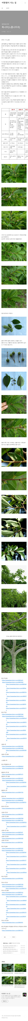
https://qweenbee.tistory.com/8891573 (12, 930)
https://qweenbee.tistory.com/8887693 (12, 814)
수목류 (10, 943)
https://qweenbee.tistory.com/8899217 (12, 886)
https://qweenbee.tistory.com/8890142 (12, 892)
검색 (22, 3)
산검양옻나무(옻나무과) (8, 947)
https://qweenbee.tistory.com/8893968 (12, 748)
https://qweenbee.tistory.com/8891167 (12, 894)
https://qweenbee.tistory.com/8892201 (12, 848)
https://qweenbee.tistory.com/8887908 (12, 818)
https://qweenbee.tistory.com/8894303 (12, 850)
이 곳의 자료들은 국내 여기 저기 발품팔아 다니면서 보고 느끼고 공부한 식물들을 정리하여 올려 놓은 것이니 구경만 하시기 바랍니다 (10, 997)
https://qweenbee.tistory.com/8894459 (12, 756)
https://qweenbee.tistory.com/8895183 (12, 838)
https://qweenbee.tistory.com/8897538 (12, 884)
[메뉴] (25, 3)
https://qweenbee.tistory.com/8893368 (12, 714)
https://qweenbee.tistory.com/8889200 (12, 834)
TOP (25, 1016)
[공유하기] (7, 937)
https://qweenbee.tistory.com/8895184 (12, 842)
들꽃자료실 (5, 943)
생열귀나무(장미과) (7, 952)
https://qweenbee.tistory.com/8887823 (12, 716)
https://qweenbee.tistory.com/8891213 (12, 808)
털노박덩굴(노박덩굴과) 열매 (9, 945)
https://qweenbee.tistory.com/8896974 (12, 922)
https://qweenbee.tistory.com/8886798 (12, 768)
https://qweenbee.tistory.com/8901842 (12, 878)
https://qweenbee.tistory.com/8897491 (12, 832)
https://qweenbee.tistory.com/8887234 (12, 820)
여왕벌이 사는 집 (9, 3)
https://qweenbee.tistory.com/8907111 (16, 888)
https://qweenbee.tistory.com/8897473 (12, 774)
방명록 (7, 8)
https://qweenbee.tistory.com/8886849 (12, 766)
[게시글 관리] (9, 937)
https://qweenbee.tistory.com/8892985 (12, 746)
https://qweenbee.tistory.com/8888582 (12, 800)
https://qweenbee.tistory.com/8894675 (12, 778)
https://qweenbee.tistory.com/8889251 (13, 798)
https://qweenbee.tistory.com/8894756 (12, 792)
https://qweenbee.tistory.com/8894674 (12, 680)
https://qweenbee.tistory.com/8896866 (12, 780)
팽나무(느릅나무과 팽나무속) (9, 949)
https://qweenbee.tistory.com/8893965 (12, 682)
